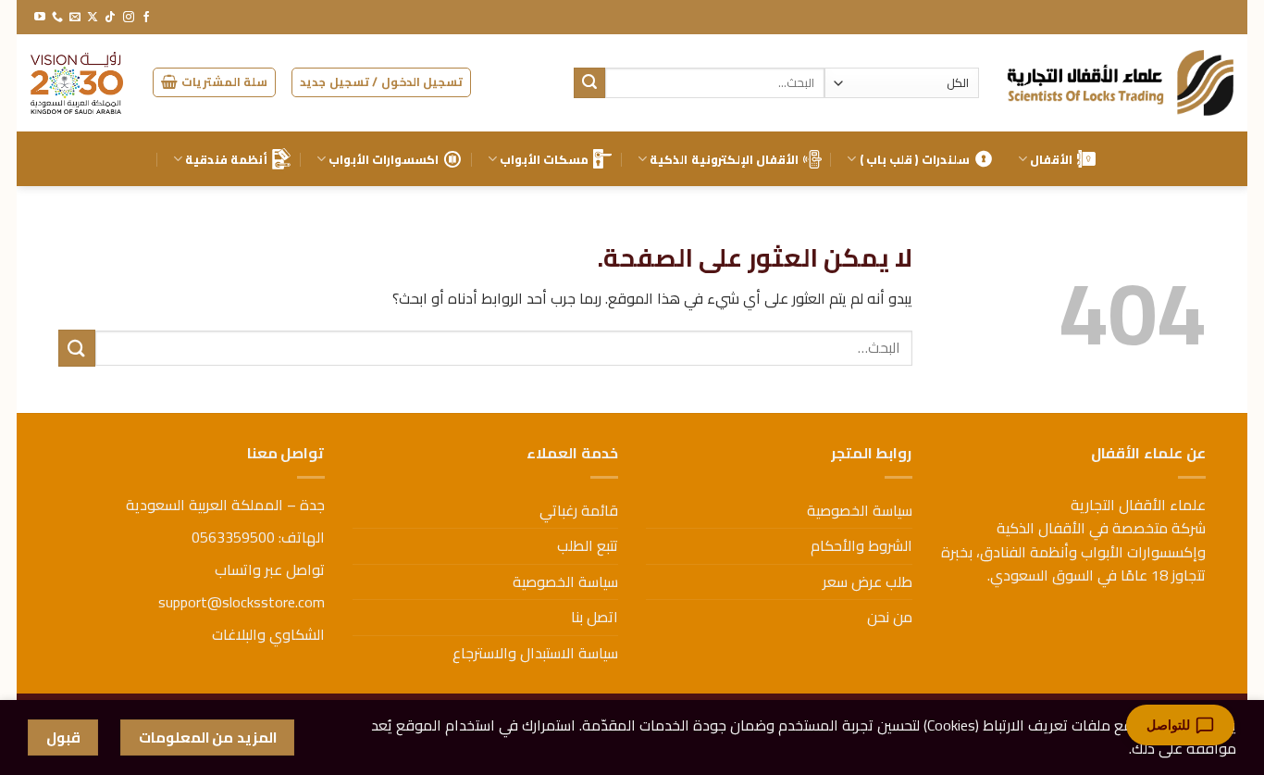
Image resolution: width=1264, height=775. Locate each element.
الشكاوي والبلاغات (268, 634)
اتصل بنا (594, 617)
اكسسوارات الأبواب (383, 159)
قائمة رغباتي (578, 510)
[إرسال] (589, 83)
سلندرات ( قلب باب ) (915, 159)
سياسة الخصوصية (859, 510)
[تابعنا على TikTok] (110, 17)
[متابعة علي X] (92, 17)
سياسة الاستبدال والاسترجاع (535, 653)
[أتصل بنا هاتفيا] (57, 17)
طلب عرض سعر (867, 581)
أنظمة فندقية (226, 159)
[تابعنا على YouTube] (39, 17)
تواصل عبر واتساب (270, 569)
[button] (381, 82)
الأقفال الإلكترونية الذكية (724, 159)
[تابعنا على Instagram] (128, 17)
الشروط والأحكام (861, 545)
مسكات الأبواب (544, 159)
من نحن (889, 617)
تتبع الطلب (587, 545)
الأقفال (1051, 159)
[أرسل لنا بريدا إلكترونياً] (75, 17)
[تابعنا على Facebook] (146, 17)
